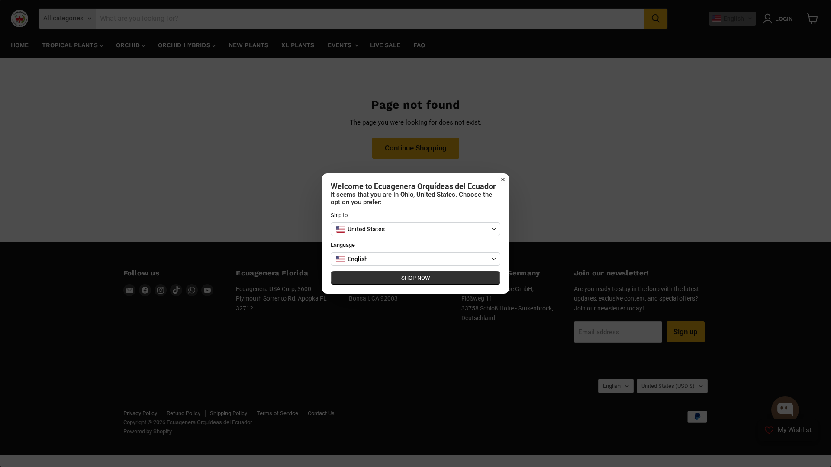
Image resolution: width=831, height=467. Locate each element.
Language (343, 245)
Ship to (339, 215)
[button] (415, 229)
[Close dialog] (503, 179)
